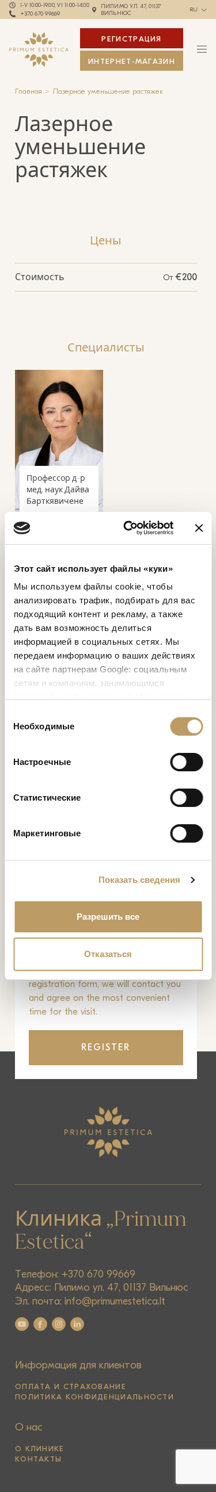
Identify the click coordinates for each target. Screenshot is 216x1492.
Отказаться (108, 954)
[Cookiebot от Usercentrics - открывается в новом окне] (128, 528)
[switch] (186, 762)
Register (106, 1047)
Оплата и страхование (70, 1386)
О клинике (40, 1448)
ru (194, 9)
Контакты (38, 1459)
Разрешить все (108, 916)
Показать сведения (139, 880)
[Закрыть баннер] (199, 528)
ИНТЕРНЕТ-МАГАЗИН (131, 61)
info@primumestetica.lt (115, 1301)
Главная (28, 91)
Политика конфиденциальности (94, 1396)
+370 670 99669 (40, 13)
